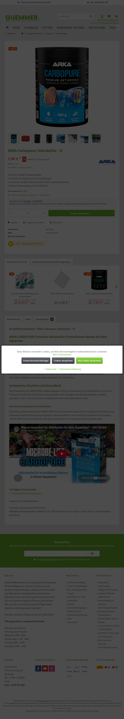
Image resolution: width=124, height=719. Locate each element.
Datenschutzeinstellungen (36, 360)
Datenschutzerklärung (70, 369)
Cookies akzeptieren (63, 360)
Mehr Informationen (62, 354)
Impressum (51, 369)
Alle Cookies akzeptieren (89, 360)
